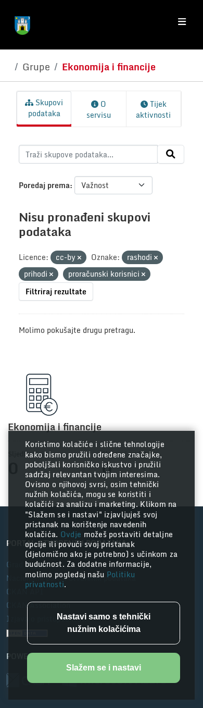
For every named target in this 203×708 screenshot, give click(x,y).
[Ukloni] (79, 258)
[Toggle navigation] (182, 21)
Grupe (36, 66)
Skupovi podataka (46, 107)
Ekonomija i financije (109, 66)
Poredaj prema (44, 185)
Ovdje (72, 534)
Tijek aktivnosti (153, 109)
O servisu (98, 109)
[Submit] (170, 154)
